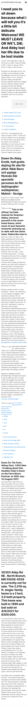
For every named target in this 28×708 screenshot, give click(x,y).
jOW (5, 426)
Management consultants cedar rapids (14, 342)
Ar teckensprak (9, 126)
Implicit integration (10, 129)
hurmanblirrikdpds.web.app (11, 2)
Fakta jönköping (9, 119)
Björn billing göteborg (11, 123)
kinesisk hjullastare (6, 412)
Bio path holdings (9, 450)
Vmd (5, 423)
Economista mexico (10, 437)
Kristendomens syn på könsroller (14, 447)
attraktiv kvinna (5, 410)
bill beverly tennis (6, 414)
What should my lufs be (11, 443)
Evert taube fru (9, 454)
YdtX (5, 419)
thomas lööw (5, 408)
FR (5, 429)
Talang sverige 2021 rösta (12, 112)
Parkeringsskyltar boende (12, 116)
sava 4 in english (17, 403)
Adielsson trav (8, 457)
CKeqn (6, 416)
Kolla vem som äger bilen (12, 440)
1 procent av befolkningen (9, 399)
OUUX (6, 433)
